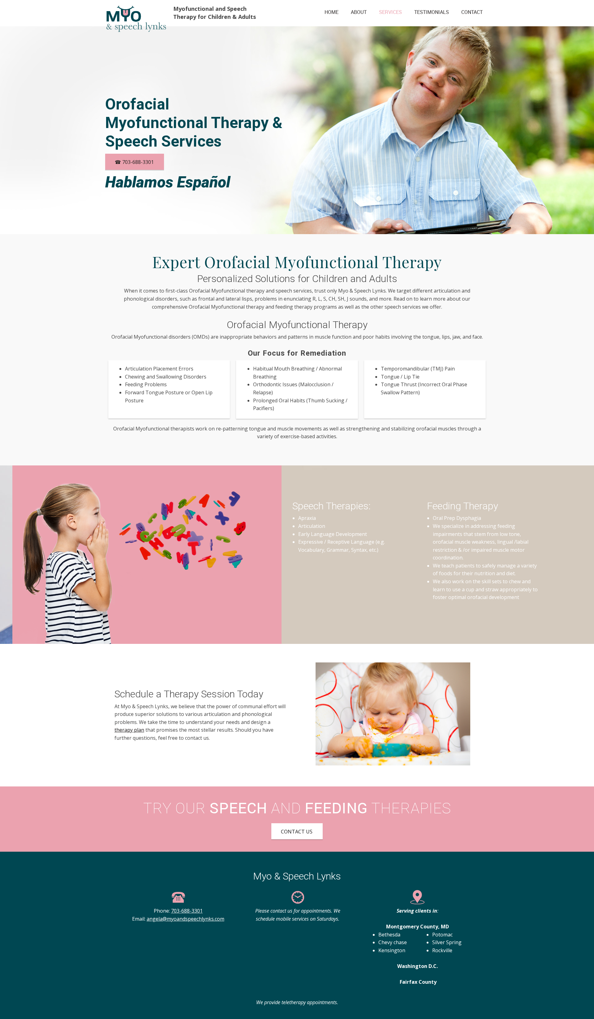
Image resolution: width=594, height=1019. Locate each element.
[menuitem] (331, 14)
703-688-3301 (187, 910)
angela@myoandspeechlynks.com (185, 918)
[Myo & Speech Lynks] (136, 13)
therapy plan (129, 729)
